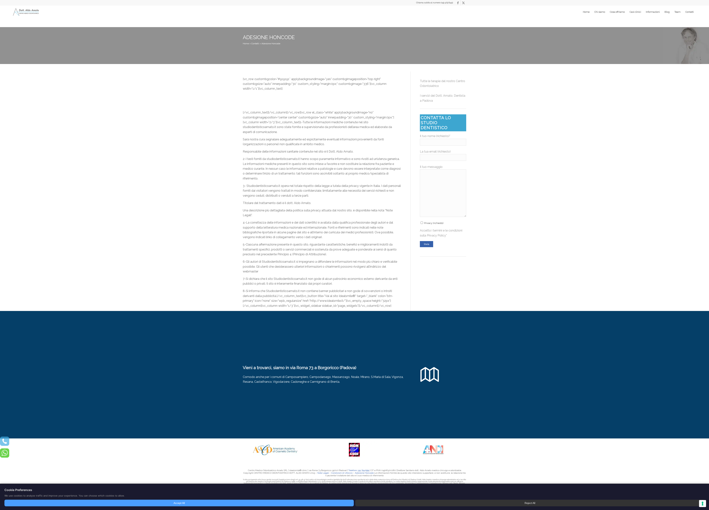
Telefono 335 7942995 (358, 470)
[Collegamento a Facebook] (457, 3)
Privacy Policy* (437, 235)
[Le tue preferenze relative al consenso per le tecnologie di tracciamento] (702, 503)
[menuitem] (586, 12)
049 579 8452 (447, 2)
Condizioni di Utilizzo (341, 473)
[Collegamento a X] (463, 3)
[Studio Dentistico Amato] (26, 12)
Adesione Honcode (364, 473)
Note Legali (323, 473)
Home (246, 43)
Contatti (255, 43)
